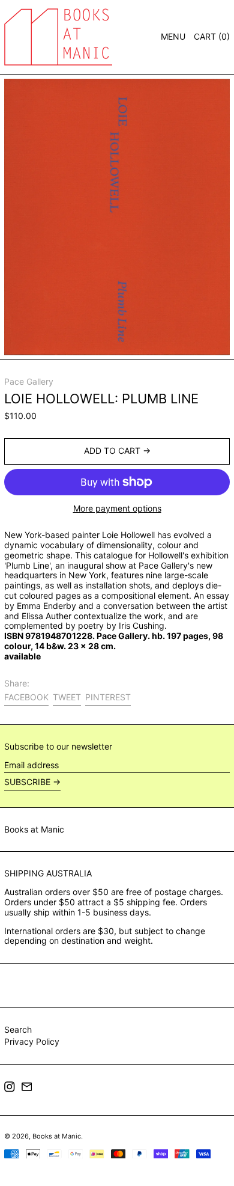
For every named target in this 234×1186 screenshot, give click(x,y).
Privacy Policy (31, 1041)
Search (18, 1029)
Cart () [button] (212, 36)
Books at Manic (34, 829)
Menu (173, 36)
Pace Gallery (28, 381)
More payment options (117, 508)
